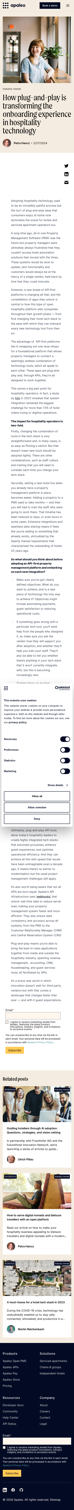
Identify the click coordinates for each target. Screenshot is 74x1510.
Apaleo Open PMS (14, 1361)
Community (10, 1411)
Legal (43, 1423)
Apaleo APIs (10, 1367)
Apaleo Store (11, 1379)
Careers (45, 1411)
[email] (66, 182)
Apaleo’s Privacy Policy (40, 1042)
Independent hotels (52, 1373)
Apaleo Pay (10, 1373)
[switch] (65, 750)
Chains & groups (50, 1367)
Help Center (10, 1417)
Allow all (37, 796)
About (44, 1405)
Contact (45, 1417)
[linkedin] (66, 174)
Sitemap (55, 1499)
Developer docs (13, 1405)
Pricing (7, 1385)
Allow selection (37, 807)
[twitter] (66, 166)
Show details (55, 785)
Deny (37, 818)
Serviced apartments (53, 1361)
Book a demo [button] (50, 5)
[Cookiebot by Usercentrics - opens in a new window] (55, 688)
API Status (9, 1423)
